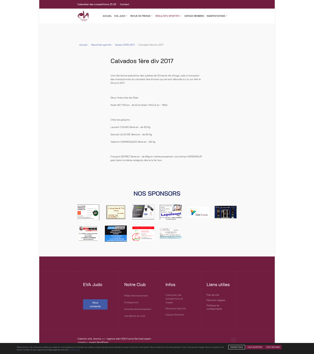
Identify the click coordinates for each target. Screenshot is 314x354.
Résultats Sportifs (175, 308)
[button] (121, 16)
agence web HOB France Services (125, 338)
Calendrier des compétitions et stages (174, 298)
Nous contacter (95, 304)
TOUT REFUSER (273, 347)
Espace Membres (174, 314)
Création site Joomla (89, 338)
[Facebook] (234, 340)
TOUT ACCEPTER (255, 347)
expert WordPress (98, 342)
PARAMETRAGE (236, 347)
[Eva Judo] (95, 16)
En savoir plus (74, 350)
